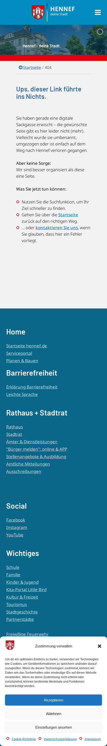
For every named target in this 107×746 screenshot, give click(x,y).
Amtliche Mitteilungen (28, 464)
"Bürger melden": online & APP (36, 449)
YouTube (14, 535)
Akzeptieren (53, 700)
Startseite (32, 67)
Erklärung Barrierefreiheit (31, 387)
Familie (13, 575)
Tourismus (16, 604)
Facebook (15, 520)
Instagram (16, 527)
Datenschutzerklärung (60, 739)
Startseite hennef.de (26, 346)
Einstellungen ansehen (53, 727)
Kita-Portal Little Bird (26, 589)
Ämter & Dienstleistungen (31, 441)
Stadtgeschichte (22, 612)
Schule (12, 567)
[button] (99, 646)
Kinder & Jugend (22, 582)
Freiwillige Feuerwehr (27, 634)
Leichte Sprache (22, 394)
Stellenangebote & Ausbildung (36, 456)
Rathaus (14, 427)
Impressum (93, 739)
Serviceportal (19, 353)
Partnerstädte (20, 619)
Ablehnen (53, 714)
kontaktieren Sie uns (57, 227)
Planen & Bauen (22, 360)
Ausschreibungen (23, 471)
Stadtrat (14, 434)
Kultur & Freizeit (22, 597)
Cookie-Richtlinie (24, 739)
